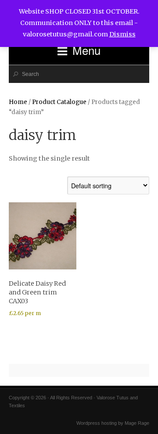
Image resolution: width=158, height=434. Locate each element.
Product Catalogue (59, 102)
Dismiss (122, 34)
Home (18, 102)
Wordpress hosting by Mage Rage (112, 423)
